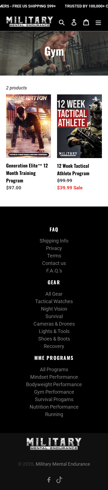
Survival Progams (54, 399)
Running (54, 414)
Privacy (54, 248)
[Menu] (98, 21)
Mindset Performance (54, 377)
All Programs (54, 369)
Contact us (54, 263)
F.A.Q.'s (54, 271)
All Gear (54, 294)
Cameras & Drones (54, 324)
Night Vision (54, 309)
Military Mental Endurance (63, 464)
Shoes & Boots (54, 339)
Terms (54, 256)
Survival (54, 316)
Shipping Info (54, 241)
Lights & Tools (54, 331)
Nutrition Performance (54, 407)
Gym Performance (54, 392)
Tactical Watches (54, 301)
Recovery (54, 346)
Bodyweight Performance (54, 384)
